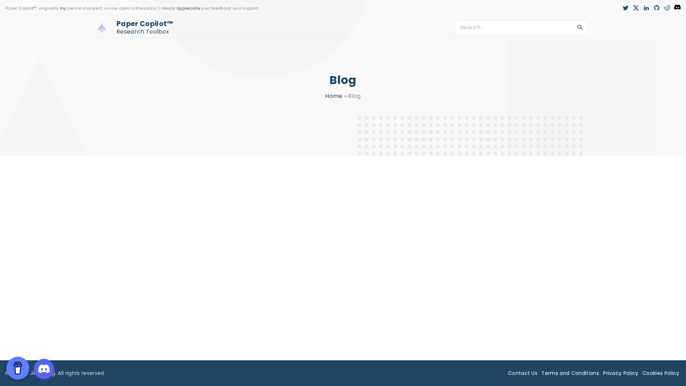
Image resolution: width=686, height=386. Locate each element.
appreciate (189, 8)
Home (333, 96)
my (63, 8)
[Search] (580, 27)
